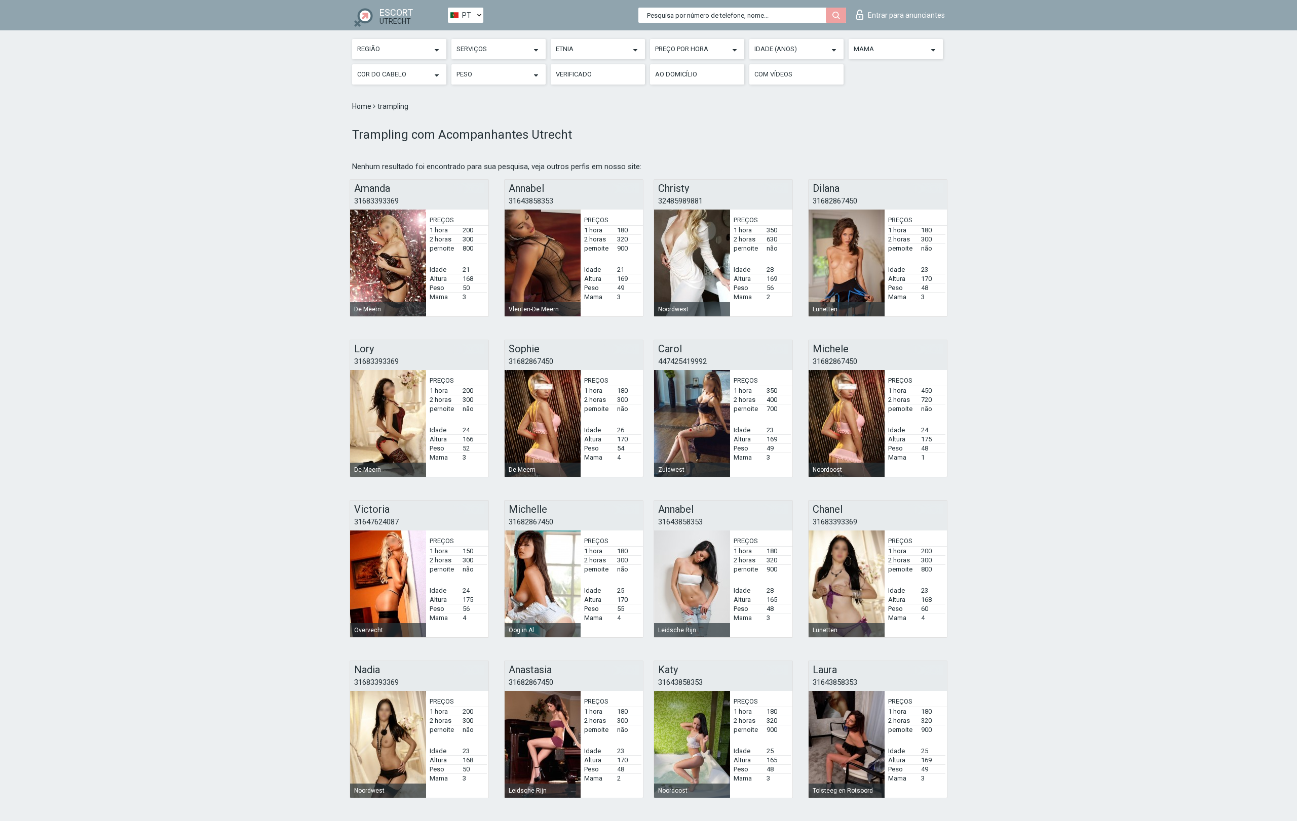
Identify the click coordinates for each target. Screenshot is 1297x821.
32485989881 (680, 201)
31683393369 (376, 201)
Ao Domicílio (676, 74)
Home (362, 106)
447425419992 (682, 361)
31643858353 (531, 201)
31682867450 (835, 201)
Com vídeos (773, 74)
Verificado (574, 74)
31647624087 (376, 521)
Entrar (906, 15)
